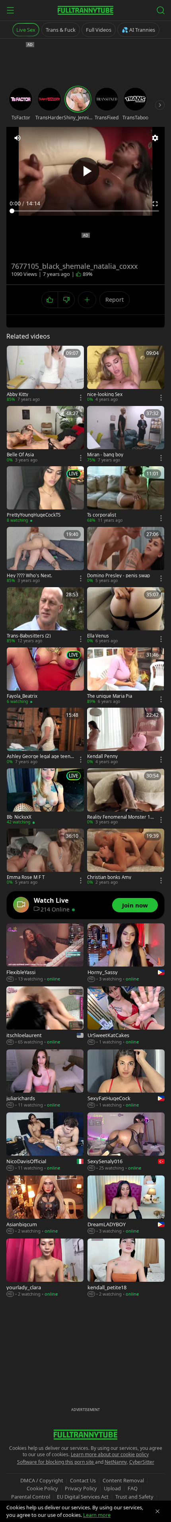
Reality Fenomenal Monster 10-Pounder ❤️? (121, 817)
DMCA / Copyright (41, 1480)
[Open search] (161, 10)
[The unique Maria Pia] (125, 676)
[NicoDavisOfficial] (45, 1142)
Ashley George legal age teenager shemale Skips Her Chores (40, 756)
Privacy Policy (81, 1488)
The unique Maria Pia (109, 696)
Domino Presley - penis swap (118, 575)
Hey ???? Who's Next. (29, 575)
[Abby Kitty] (45, 374)
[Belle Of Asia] (45, 434)
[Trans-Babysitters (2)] (45, 615)
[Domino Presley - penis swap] (125, 555)
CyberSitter (141, 1462)
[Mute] (17, 138)
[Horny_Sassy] (126, 952)
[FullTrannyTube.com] (85, 10)
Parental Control (30, 1496)
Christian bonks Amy (109, 877)
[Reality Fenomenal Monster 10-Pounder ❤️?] (125, 796)
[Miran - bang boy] (125, 434)
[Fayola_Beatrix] (45, 676)
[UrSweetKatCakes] (126, 1015)
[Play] (85, 171)
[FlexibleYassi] (45, 952)
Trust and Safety (134, 1496)
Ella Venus (98, 636)
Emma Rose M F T (26, 877)
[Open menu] (10, 10)
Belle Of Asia (20, 454)
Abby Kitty (17, 394)
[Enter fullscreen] (155, 203)
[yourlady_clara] (45, 1268)
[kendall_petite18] (126, 1268)
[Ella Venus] (125, 615)
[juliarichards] (45, 1078)
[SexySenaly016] (126, 1142)
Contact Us (83, 1480)
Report (114, 299)
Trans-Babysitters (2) (29, 636)
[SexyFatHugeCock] (126, 1078)
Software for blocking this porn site (56, 1462)
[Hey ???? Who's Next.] (45, 555)
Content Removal (123, 1480)
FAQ (133, 1488)
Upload (112, 1488)
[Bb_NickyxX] (45, 796)
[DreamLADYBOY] (126, 1205)
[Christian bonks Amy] (125, 857)
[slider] (85, 211)
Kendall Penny (102, 756)
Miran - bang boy (105, 454)
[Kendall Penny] (125, 736)
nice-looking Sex (104, 394)
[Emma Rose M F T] (45, 857)
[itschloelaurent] (45, 1015)
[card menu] (81, 397)
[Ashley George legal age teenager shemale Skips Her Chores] (45, 736)
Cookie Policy (42, 1488)
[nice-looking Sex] (125, 374)
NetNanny (116, 1462)
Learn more (97, 1514)
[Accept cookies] (157, 1511)
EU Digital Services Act (83, 1496)
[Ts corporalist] (125, 494)
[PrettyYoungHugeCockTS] (45, 494)
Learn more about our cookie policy (110, 1454)
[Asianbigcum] (45, 1205)
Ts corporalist (101, 515)
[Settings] (155, 138)
